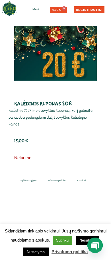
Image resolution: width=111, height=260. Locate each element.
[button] (34, 9)
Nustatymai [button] (36, 252)
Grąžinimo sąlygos (28, 180)
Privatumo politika (56, 180)
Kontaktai (81, 180)
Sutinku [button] (62, 240)
